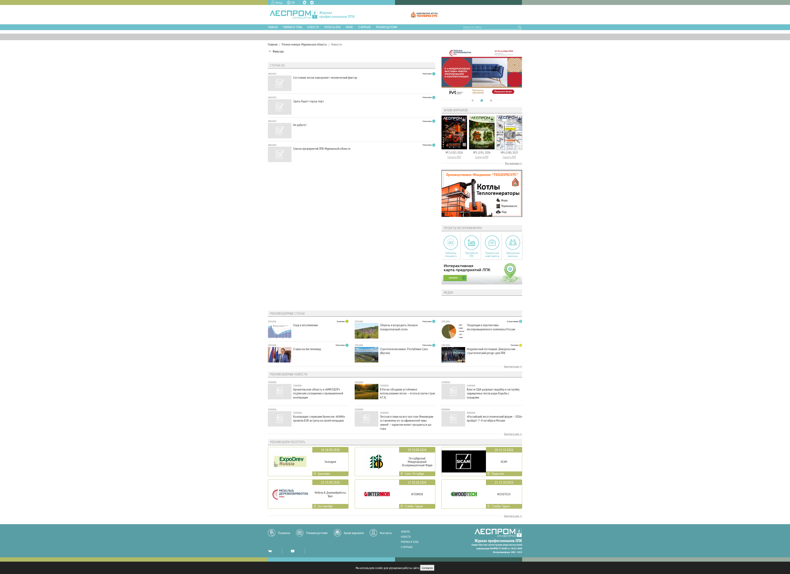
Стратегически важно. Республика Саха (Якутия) (404, 351)
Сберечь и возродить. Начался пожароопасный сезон (399, 327)
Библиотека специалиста (451, 254)
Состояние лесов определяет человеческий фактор (325, 77)
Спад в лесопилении (305, 325)
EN (293, 2)
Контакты (386, 533)
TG (312, 2)
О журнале (364, 27)
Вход (279, 2)
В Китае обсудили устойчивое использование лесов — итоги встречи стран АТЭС (407, 393)
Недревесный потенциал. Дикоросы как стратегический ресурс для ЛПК (491, 351)
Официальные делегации (513, 254)
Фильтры (278, 51)
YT (292, 551)
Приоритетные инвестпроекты (492, 254)
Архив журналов (354, 533)
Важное (405, 531)
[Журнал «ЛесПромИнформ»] (315, 14)
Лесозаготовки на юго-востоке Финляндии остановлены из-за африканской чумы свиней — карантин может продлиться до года (406, 422)
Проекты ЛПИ (332, 27)
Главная (273, 27)
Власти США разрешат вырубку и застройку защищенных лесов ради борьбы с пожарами (493, 393)
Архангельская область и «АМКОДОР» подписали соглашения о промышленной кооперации (318, 393)
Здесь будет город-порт (308, 101)
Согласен (427, 568)
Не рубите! (299, 125)
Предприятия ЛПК (471, 254)
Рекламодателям (386, 27)
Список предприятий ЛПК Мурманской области (321, 149)
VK (304, 2)
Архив (349, 27)
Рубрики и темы (292, 27)
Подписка (284, 533)
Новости (313, 27)
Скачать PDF (454, 157)
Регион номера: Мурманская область (304, 44)
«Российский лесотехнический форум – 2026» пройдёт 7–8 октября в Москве (494, 418)
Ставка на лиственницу (307, 349)
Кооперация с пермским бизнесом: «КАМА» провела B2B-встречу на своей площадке (319, 418)
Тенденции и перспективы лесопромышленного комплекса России (491, 327)
